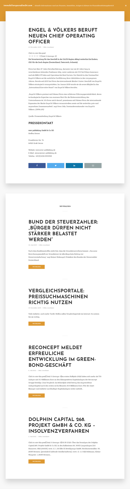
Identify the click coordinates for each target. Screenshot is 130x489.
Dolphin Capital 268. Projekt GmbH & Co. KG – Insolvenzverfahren (61, 425)
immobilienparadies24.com (18, 5)
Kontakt (97, 5)
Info (90, 5)
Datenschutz (117, 5)
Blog (83, 5)
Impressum (106, 5)
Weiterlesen (36, 266)
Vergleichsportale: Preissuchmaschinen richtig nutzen (58, 297)
